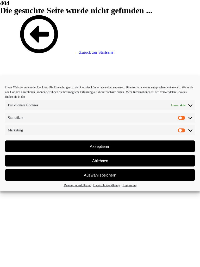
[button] (56, 52)
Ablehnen (100, 160)
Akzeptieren (100, 146)
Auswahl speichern (100, 175)
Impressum (129, 185)
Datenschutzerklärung (77, 185)
